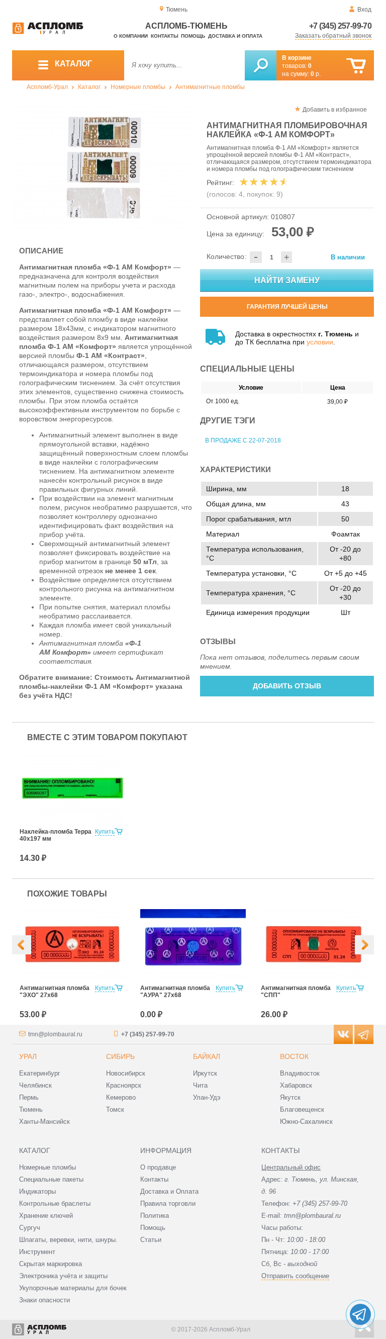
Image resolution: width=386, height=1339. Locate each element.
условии (320, 342)
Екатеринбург (39, 1073)
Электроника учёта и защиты (63, 1276)
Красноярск (123, 1085)
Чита (200, 1085)
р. (316, 73)
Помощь (193, 36)
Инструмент (37, 1252)
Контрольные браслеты (54, 1203)
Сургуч (29, 1227)
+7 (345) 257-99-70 (340, 26)
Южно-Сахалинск (306, 1121)
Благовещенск (302, 1109)
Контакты (164, 36)
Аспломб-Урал (47, 87)
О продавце (158, 1167)
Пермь (29, 1097)
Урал (28, 1056)
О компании (131, 36)
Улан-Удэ (207, 1097)
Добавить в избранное (335, 109)
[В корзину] (356, 66)
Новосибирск (125, 1073)
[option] (102, 167)
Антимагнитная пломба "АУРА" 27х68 (175, 992)
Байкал (206, 1056)
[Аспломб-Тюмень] (47, 32)
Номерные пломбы (138, 87)
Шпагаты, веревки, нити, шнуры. (68, 1239)
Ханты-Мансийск (44, 1121)
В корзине (297, 57)
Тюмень (31, 1109)
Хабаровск (296, 1085)
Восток (294, 1056)
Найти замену (287, 280)
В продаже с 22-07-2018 (243, 440)
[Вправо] (364, 944)
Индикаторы (37, 1191)
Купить (105, 831)
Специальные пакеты (51, 1179)
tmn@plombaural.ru (55, 1034)
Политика (154, 1215)
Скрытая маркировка (50, 1264)
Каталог (89, 87)
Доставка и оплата (235, 36)
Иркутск (205, 1073)
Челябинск (35, 1085)
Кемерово (121, 1097)
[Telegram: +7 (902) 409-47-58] (360, 1314)
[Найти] (260, 65)
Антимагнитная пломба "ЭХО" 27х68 (54, 992)
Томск (115, 1109)
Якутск (290, 1097)
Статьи (150, 1239)
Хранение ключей (46, 1215)
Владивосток (300, 1073)
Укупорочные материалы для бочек (73, 1288)
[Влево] (21, 944)
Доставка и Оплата (169, 1191)
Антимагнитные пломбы (210, 87)
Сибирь (120, 1056)
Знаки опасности (44, 1300)
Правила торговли (168, 1203)
